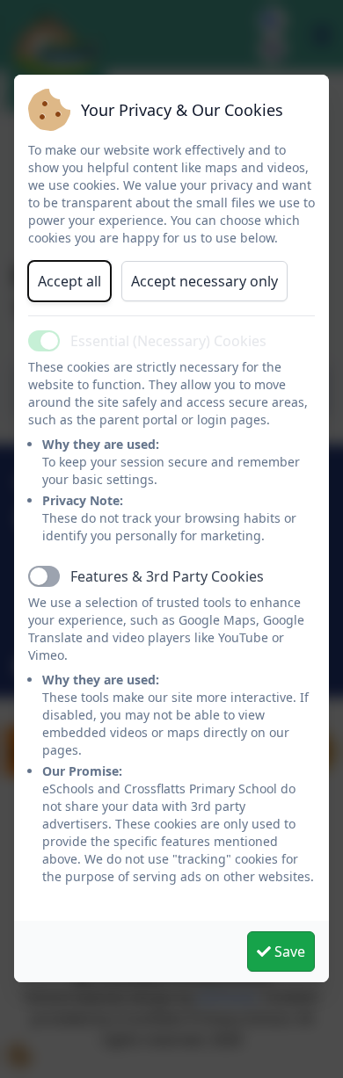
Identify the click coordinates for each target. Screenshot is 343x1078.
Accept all (69, 281)
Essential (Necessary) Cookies (168, 341)
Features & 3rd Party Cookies (167, 576)
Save (288, 951)
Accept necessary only (204, 281)
